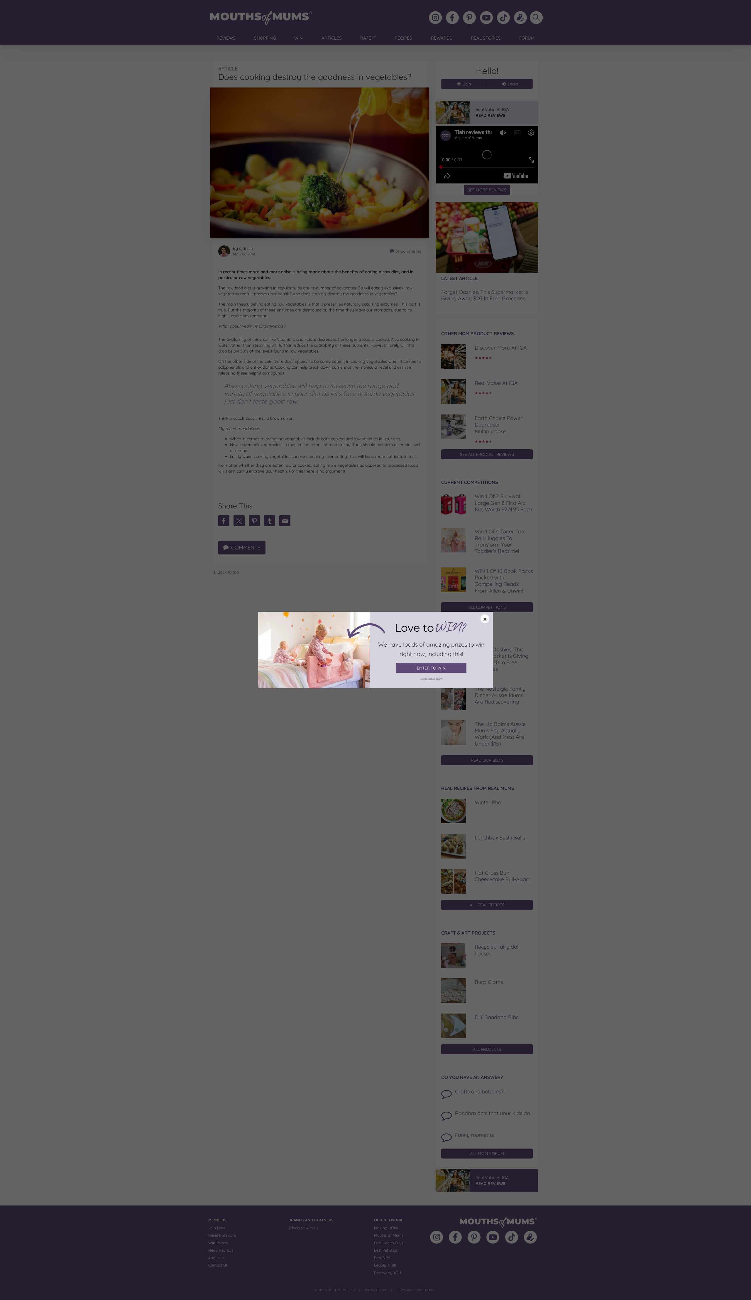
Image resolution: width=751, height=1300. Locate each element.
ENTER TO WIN (431, 668)
